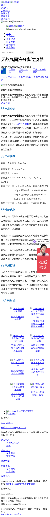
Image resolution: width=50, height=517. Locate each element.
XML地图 (30, 484)
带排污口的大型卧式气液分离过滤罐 (17, 348)
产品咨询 (5, 103)
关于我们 (5, 11)
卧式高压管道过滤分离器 (37, 393)
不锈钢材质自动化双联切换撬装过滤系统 (37, 324)
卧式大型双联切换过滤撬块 (17, 372)
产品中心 (5, 8)
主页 (3, 77)
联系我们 (5, 19)
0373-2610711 (27, 411)
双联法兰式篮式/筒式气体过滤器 (37, 348)
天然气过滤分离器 (39, 70)
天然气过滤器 (23, 70)
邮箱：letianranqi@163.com (13, 427)
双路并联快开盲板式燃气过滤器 (17, 396)
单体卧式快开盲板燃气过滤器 (37, 372)
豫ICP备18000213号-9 (16, 484)
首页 (3, 5)
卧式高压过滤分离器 (17, 318)
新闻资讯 (5, 16)
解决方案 (5, 13)
